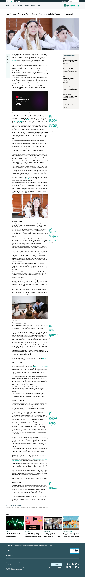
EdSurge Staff (65, 72)
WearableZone (28, 178)
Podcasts (19, 5)
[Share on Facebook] (7, 75)
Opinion (13, 5)
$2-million (15, 353)
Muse (34, 142)
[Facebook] (20, 505)
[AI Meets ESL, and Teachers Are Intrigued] (71, 105)
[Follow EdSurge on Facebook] (70, 567)
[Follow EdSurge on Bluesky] (76, 564)
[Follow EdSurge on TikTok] (78, 564)
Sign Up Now (56, 564)
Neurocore (21, 145)
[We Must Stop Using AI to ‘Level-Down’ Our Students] (71, 88)
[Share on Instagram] (7, 62)
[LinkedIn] (18, 505)
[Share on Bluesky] (7, 66)
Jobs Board (57, 549)
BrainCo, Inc (25, 56)
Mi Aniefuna (65, 99)
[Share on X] (7, 69)
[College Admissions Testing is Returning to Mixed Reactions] (71, 61)
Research (26, 5)
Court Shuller (65, 90)
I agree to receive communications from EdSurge (15, 569)
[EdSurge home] (10, 1)
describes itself (20, 190)
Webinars (33, 5)
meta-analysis (43, 327)
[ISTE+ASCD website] (18, 1)
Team (7, 552)
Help (18, 573)
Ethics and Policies (9, 555)
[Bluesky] (13, 505)
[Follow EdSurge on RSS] (67, 564)
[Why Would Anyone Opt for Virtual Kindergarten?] (71, 97)
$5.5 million (28, 119)
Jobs (39, 5)
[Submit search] (78, 1)
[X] (15, 505)
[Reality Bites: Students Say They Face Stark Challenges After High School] (71, 80)
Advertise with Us (26, 549)
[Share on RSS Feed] (7, 56)
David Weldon (65, 63)
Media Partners (9, 556)
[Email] (8, 505)
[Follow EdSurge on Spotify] (76, 567)
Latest (39, 550)
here (29, 507)
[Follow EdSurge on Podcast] (78, 567)
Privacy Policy (10, 568)
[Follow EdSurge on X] (73, 564)
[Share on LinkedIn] (7, 72)
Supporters (8, 553)
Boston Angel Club (18, 121)
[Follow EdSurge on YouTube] (73, 567)
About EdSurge (9, 550)
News (7, 5)
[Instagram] (11, 505)
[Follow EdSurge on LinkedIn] (67, 567)
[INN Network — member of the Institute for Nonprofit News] (74, 551)
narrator (14, 60)
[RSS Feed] (6, 505)
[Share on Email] (7, 59)
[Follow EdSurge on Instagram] (70, 564)
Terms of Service (13, 573)
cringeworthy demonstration (23, 172)
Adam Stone (65, 107)
